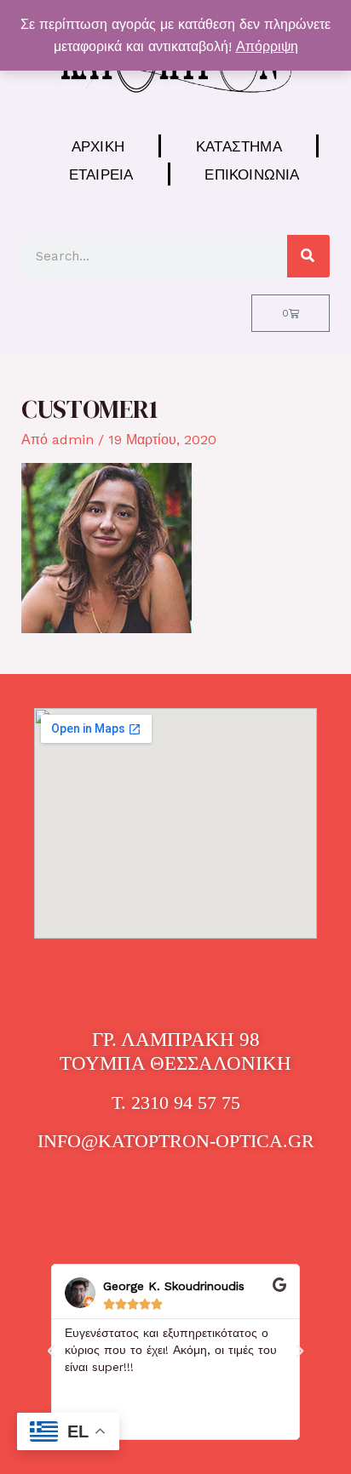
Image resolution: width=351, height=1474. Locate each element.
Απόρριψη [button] (267, 46)
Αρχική (98, 146)
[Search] (308, 256)
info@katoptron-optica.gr (175, 1140)
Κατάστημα (239, 146)
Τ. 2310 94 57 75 (176, 1102)
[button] (51, 1351)
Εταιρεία (101, 174)
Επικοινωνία (251, 174)
